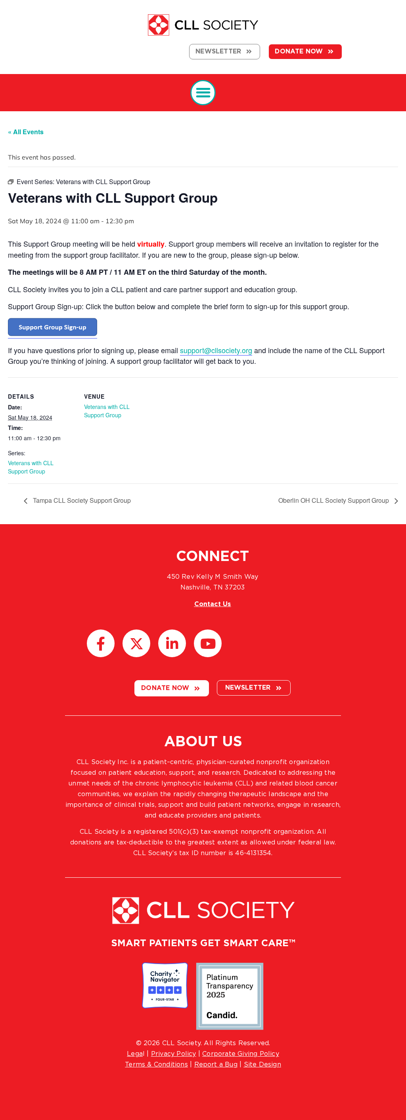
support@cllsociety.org (216, 350)
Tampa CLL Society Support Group (81, 500)
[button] (203, 93)
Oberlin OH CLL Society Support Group (334, 500)
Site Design (262, 1064)
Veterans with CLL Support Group (31, 467)
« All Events (26, 131)
